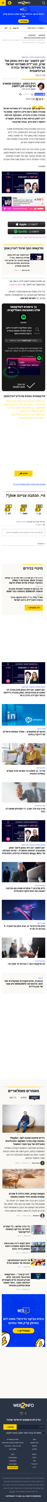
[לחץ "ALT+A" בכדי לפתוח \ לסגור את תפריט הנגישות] (9, 3)
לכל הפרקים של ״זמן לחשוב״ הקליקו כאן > (28, 237)
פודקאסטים (12, 1461)
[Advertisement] (23, 49)
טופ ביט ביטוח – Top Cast (12, 1446)
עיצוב (12, 1454)
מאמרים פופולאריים (12, 1439)
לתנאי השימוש (21, 522)
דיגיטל (34, 1457)
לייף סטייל (34, 1464)
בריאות (34, 1454)
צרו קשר (34, 1446)
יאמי (34, 1461)
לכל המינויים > (34, 607)
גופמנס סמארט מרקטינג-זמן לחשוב (12, 1443)
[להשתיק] (35, 208)
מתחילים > (23, 21)
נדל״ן (34, 1467)
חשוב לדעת (12, 1449)
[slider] (40, 208)
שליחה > (10, 1427)
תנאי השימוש (34, 1443)
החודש (24, 1097)
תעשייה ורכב (13, 1464)
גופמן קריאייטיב (15, 284)
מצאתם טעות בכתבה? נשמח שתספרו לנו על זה (29, 484)
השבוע (34, 1097)
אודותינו (34, 1449)
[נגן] (5, 208)
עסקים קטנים (13, 1457)
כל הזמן (13, 1097)
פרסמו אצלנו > (12, 1467)
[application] (23, 208)
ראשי (34, 1439)
